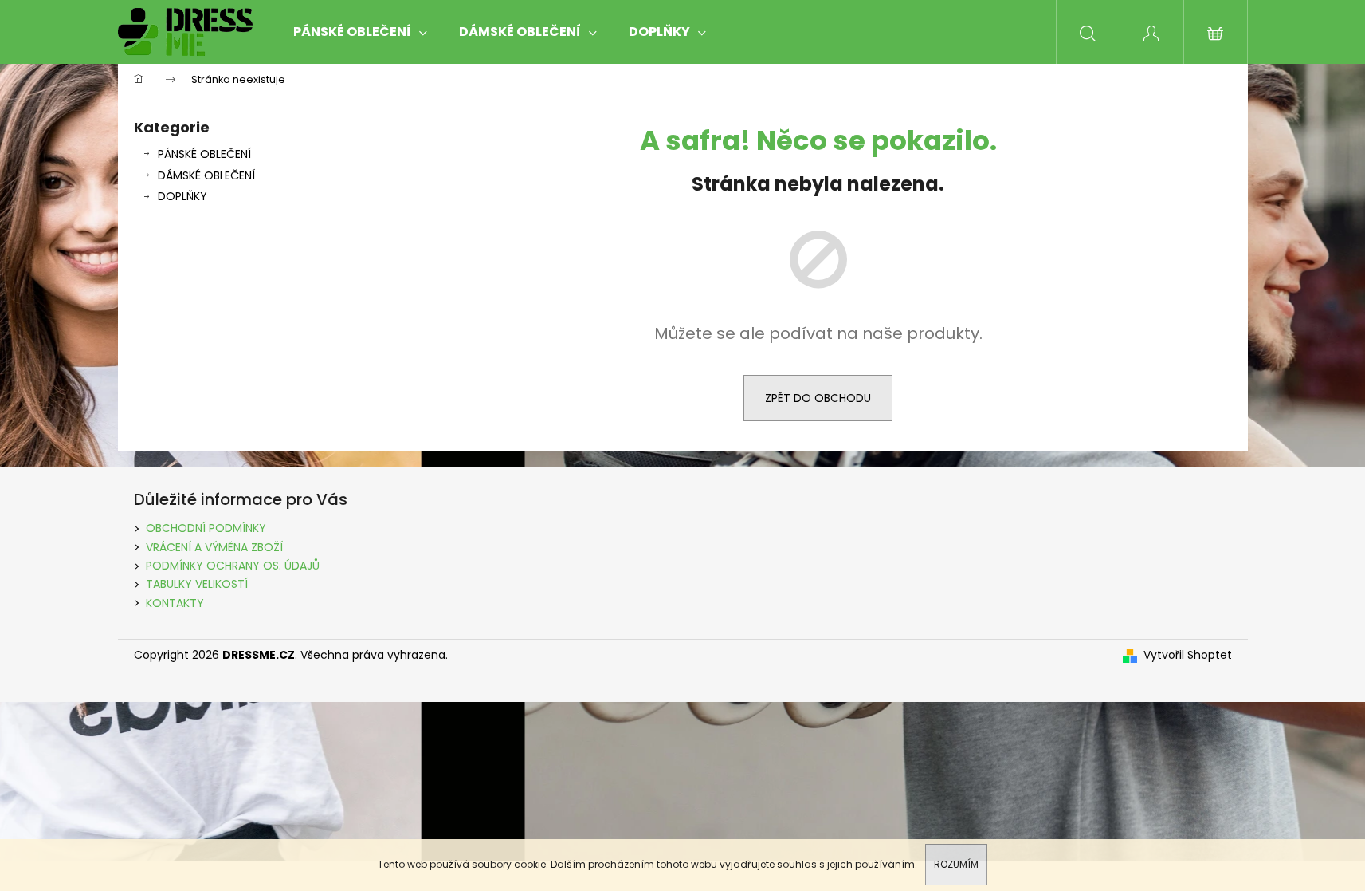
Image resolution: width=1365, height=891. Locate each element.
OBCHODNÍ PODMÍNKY (206, 528)
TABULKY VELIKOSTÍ (197, 584)
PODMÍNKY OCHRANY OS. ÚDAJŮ (233, 566)
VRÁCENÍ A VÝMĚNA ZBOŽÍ (214, 547)
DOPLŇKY (182, 196)
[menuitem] (360, 32)
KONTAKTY (175, 603)
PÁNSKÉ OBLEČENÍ (204, 154)
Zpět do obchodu (818, 398)
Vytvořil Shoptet (1187, 655)
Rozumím (956, 864)
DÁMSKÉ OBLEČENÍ (206, 175)
